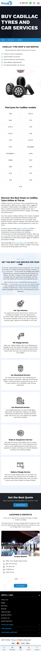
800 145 (25, 3)
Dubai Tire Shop (22, 228)
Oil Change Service (20, 343)
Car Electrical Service (21, 407)
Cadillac (19, 40)
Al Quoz (21, 284)
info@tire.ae (10, 569)
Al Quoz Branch (20, 556)
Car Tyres (11, 40)
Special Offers (6, 615)
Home (3, 40)
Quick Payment (6, 621)
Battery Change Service (20, 472)
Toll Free (11, 563)
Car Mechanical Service (20, 375)
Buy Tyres (4, 236)
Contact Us (5, 618)
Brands (3, 609)
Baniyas (27, 284)
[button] (20, 595)
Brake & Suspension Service (20, 440)
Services (4, 606)
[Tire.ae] (6, 3)
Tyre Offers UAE (21, 243)
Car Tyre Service (20, 310)
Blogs (3, 603)
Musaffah (37, 284)
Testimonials (5, 612)
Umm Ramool (14, 284)
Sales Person (10, 572)
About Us (4, 600)
